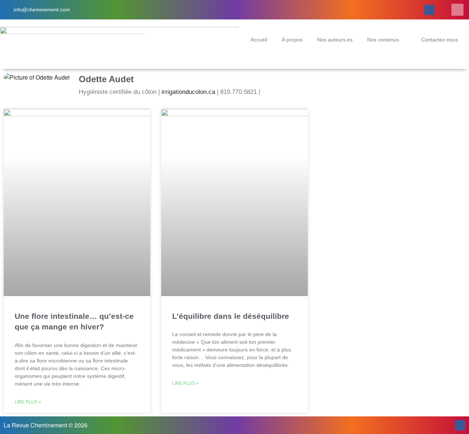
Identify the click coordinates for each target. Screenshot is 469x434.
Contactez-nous (439, 40)
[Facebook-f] (429, 10)
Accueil (259, 40)
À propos (292, 40)
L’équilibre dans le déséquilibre (230, 316)
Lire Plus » (28, 402)
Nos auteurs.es (334, 40)
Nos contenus (383, 40)
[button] (457, 10)
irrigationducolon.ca (188, 91)
